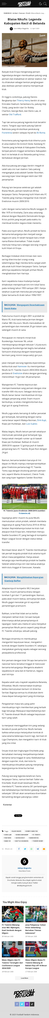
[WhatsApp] (31, 848)
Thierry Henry (23, 100)
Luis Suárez (31, 423)
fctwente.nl (24, 513)
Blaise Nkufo (16, 831)
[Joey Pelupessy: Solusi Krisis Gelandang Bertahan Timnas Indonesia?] (36, 914)
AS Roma (41, 132)
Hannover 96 (33, 838)
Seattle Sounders (22, 841)
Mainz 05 (8, 841)
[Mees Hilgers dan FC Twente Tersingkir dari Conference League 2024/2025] (13, 949)
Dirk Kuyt (41, 420)
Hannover (22, 366)
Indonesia (7, 920)
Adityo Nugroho (23, 28)
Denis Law (8, 835)
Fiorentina (7, 132)
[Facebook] (18, 848)
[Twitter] (25, 848)
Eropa (6, 955)
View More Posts (24, 871)
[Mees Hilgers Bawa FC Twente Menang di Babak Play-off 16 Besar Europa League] (36, 949)
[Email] (43, 848)
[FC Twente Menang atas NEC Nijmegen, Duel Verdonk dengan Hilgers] (13, 914)
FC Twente (36, 835)
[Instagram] (27, 1004)
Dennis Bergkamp (22, 835)
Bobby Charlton (32, 831)
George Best (20, 838)
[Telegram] (37, 848)
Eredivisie (17, 373)
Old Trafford (15, 114)
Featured (8, 838)
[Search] (44, 4)
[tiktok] (32, 1004)
